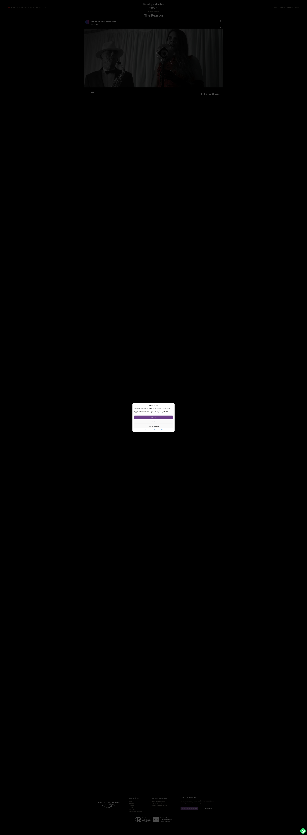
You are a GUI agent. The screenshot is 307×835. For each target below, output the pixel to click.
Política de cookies (148, 429)
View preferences (153, 426)
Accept (153, 417)
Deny (153, 421)
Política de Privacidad (158, 429)
